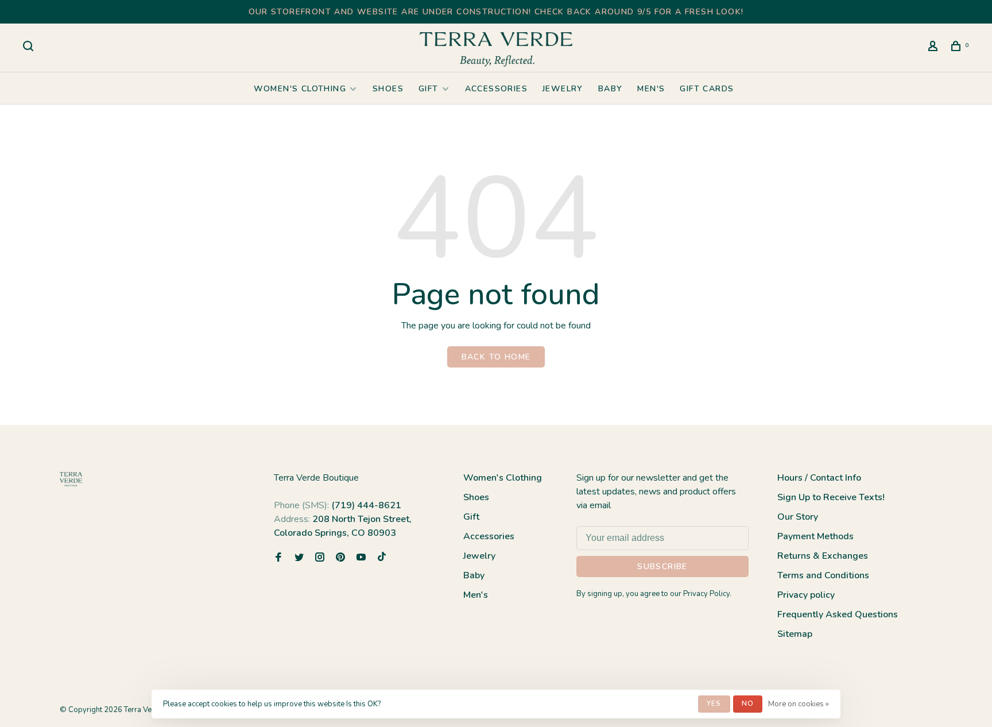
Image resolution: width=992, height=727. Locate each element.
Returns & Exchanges (822, 556)
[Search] (30, 47)
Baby (610, 88)
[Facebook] (278, 558)
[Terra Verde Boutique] (71, 479)
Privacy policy (806, 595)
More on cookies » (798, 704)
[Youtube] (361, 558)
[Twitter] (299, 558)
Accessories (496, 88)
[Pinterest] (340, 558)
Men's (651, 88)
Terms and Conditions (823, 575)
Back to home (496, 356)
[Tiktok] (381, 558)
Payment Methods (815, 536)
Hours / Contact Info (819, 477)
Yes (714, 703)
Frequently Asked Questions (837, 614)
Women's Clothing (300, 88)
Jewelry (562, 88)
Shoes (388, 88)
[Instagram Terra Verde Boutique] (319, 558)
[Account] (934, 47)
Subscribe (662, 566)
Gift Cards (707, 88)
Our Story (797, 517)
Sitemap (794, 634)
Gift (428, 88)
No (748, 703)
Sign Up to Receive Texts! (831, 497)
